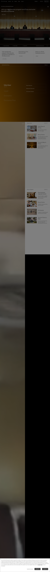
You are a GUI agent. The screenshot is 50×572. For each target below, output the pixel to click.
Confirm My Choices (30, 569)
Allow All (45, 569)
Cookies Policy (40, 564)
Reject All (37, 569)
